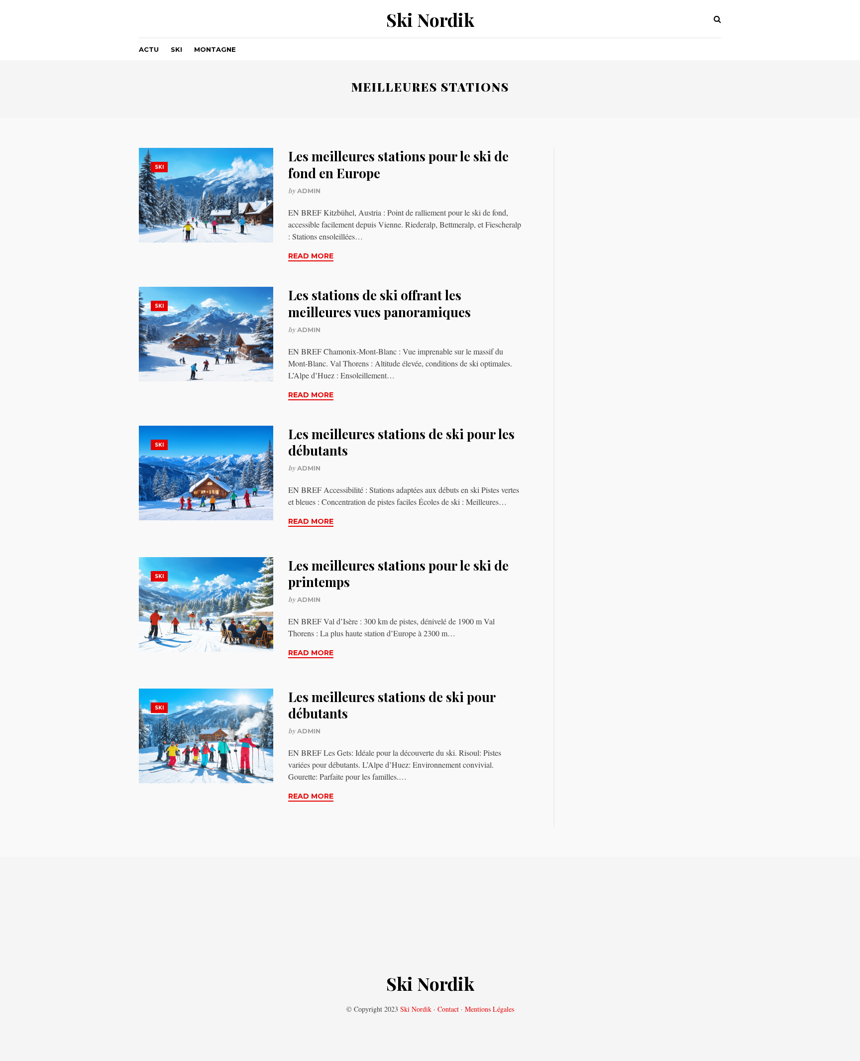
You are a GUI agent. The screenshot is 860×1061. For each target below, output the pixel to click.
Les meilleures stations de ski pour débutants (391, 705)
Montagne (215, 49)
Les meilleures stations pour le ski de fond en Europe (398, 164)
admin (309, 191)
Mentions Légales (489, 1009)
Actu (149, 49)
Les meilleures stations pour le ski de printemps (398, 574)
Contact (448, 1009)
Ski (176, 49)
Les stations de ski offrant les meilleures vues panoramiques (379, 303)
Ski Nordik (430, 19)
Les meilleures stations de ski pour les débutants (401, 442)
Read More (310, 255)
